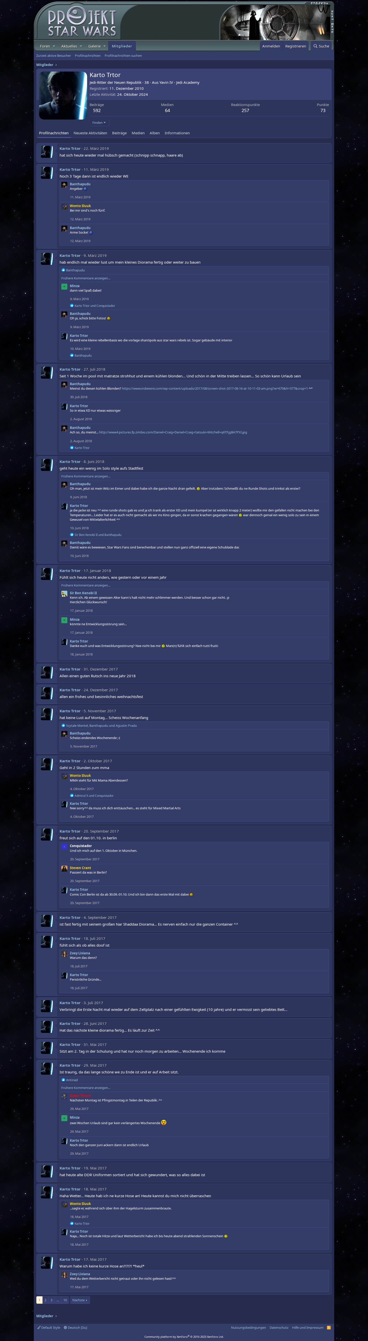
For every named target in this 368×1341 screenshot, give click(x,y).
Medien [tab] (138, 132)
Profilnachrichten (88, 55)
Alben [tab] (155, 132)
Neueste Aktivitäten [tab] (90, 132)
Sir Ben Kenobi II (83, 593)
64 (167, 110)
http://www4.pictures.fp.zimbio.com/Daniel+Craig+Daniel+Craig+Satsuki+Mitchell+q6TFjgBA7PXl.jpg (173, 432)
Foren (45, 46)
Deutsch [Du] (77, 1327)
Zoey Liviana (80, 953)
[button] (54, 46)
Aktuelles (69, 46)
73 (322, 110)
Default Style (50, 1327)
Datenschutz (279, 1327)
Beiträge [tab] (119, 132)
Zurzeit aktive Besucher (53, 55)
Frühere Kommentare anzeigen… (85, 278)
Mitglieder (122, 46)
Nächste (78, 1300)
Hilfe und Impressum (307, 1327)
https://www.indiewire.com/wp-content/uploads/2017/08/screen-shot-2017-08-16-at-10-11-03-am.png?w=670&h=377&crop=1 (215, 388)
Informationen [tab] (177, 132)
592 (97, 110)
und (95, 306)
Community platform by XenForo (184, 1336)
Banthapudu (80, 184)
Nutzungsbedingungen (248, 1327)
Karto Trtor (70, 148)
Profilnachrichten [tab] (54, 132)
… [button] (58, 1300)
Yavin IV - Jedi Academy (179, 82)
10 (65, 1300)
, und (101, 725)
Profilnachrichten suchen (123, 55)
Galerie (94, 46)
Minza (75, 286)
